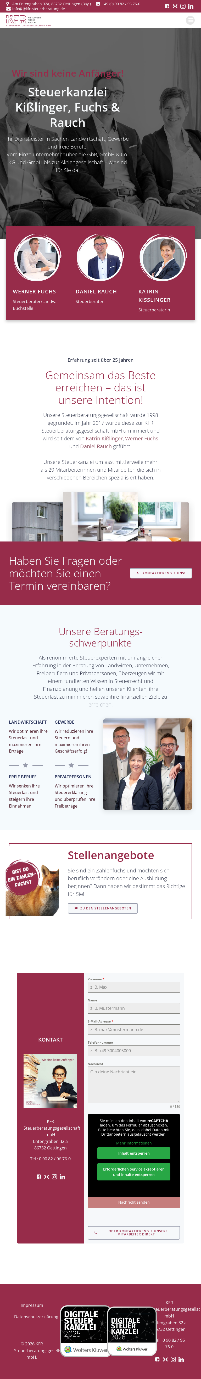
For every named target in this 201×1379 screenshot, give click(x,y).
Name (92, 1000)
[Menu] (190, 20)
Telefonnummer (100, 1042)
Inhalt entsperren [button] (134, 1153)
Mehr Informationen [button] (134, 1143)
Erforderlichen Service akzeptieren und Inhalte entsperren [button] (134, 1172)
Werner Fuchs (141, 438)
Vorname (96, 979)
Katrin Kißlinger (104, 438)
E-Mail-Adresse (100, 1021)
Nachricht (95, 1064)
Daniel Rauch (96, 446)
